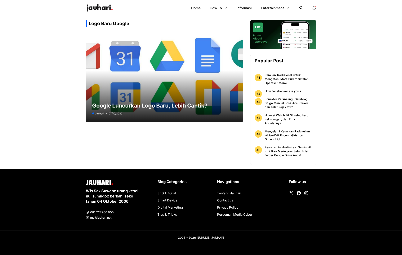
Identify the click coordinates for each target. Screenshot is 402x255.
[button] (301, 7)
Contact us (225, 200)
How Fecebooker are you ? (283, 91)
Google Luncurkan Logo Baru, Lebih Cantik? (149, 105)
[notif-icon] (314, 8)
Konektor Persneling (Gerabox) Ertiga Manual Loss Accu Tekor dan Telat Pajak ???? (286, 103)
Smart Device (167, 200)
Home (196, 8)
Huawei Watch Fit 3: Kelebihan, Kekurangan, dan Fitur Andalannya (286, 119)
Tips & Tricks (167, 215)
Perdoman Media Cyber (234, 215)
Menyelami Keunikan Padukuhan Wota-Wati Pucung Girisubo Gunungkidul (287, 135)
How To (216, 8)
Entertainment (272, 8)
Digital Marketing (170, 207)
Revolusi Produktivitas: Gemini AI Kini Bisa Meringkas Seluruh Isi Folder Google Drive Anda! (288, 151)
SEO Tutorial (166, 193)
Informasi (244, 8)
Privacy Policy (227, 207)
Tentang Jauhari (229, 193)
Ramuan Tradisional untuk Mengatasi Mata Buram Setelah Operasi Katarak (286, 79)
